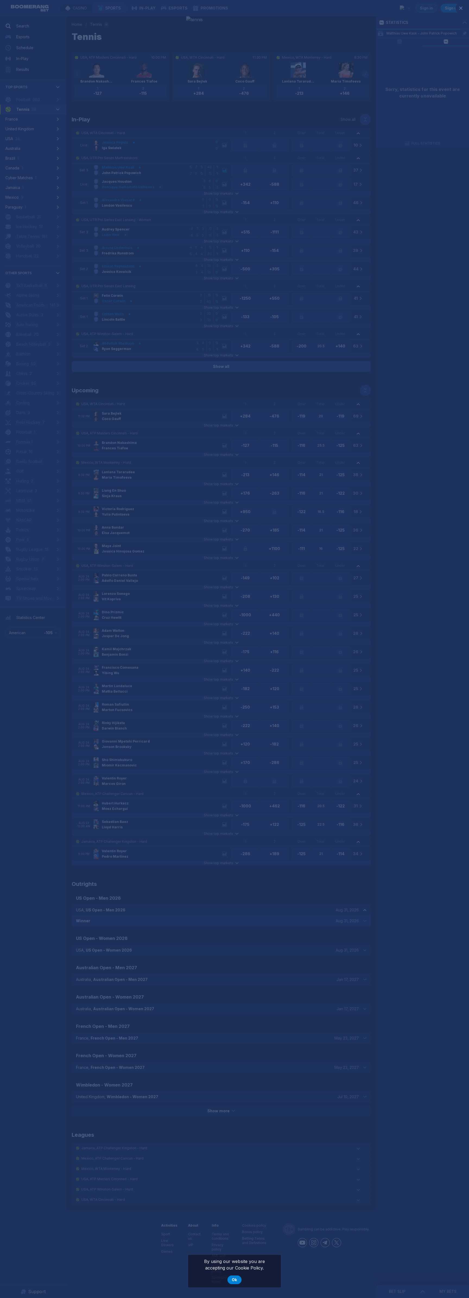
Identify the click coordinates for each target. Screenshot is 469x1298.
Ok (234, 1279)
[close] (461, 8)
